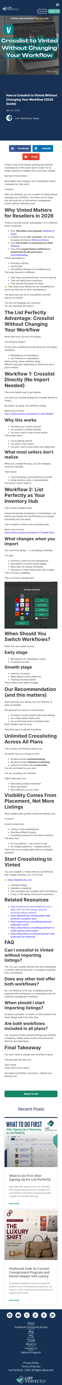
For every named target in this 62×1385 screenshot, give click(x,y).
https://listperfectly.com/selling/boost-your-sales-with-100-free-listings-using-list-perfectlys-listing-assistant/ (31, 909)
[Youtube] (18, 1315)
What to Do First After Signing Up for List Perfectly (30, 1178)
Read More (14, 1204)
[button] (57, 4)
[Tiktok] (35, 1315)
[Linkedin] (52, 1315)
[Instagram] (27, 1315)
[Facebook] (9, 1315)
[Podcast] (44, 1315)
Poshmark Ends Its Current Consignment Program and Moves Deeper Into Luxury (29, 1272)
